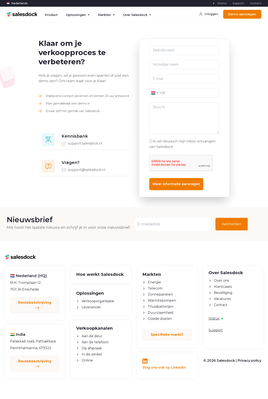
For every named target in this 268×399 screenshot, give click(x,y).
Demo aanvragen (242, 14)
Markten (104, 15)
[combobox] (154, 93)
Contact (255, 3)
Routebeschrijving (34, 303)
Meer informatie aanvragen (176, 184)
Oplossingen (76, 15)
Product (51, 15)
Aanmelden (231, 224)
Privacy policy (249, 361)
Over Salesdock (135, 15)
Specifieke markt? (167, 335)
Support (238, 3)
